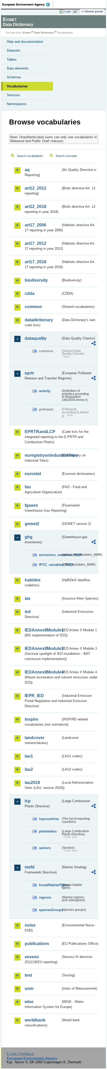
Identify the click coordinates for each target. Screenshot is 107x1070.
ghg (28, 537)
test (28, 975)
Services (13, 95)
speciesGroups (50, 910)
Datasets (13, 50)
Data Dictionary (44, 32)
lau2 (29, 769)
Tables (12, 59)
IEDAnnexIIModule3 (43, 648)
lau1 (29, 756)
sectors (45, 848)
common (33, 306)
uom (29, 988)
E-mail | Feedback (20, 1054)
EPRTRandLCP (40, 431)
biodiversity (36, 280)
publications (37, 943)
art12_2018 (35, 206)
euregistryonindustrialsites (43, 455)
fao (28, 487)
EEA (27, 4)
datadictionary (39, 320)
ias (27, 598)
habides (33, 580)
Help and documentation (25, 42)
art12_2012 (35, 188)
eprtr (29, 373)
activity (44, 391)
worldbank (35, 1020)
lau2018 (32, 782)
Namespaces (16, 104)
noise (30, 925)
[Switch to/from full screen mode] (76, 11)
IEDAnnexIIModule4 (43, 672)
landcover (34, 737)
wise (29, 1001)
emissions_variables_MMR (50, 555)
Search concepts (66, 155)
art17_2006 (35, 225)
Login (67, 11)
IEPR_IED (34, 695)
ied (28, 611)
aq (27, 170)
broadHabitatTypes (50, 885)
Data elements (18, 68)
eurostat (33, 473)
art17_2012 (35, 243)
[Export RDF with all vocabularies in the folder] (93, 344)
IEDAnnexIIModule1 (43, 630)
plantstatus (48, 831)
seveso (32, 957)
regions (45, 897)
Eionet (27, 32)
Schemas (14, 77)
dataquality (35, 338)
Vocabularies (17, 86)
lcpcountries (49, 819)
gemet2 (32, 524)
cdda (30, 293)
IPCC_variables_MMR (50, 565)
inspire (31, 719)
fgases (31, 505)
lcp (28, 801)
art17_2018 (35, 262)
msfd (30, 867)
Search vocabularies (30, 155)
